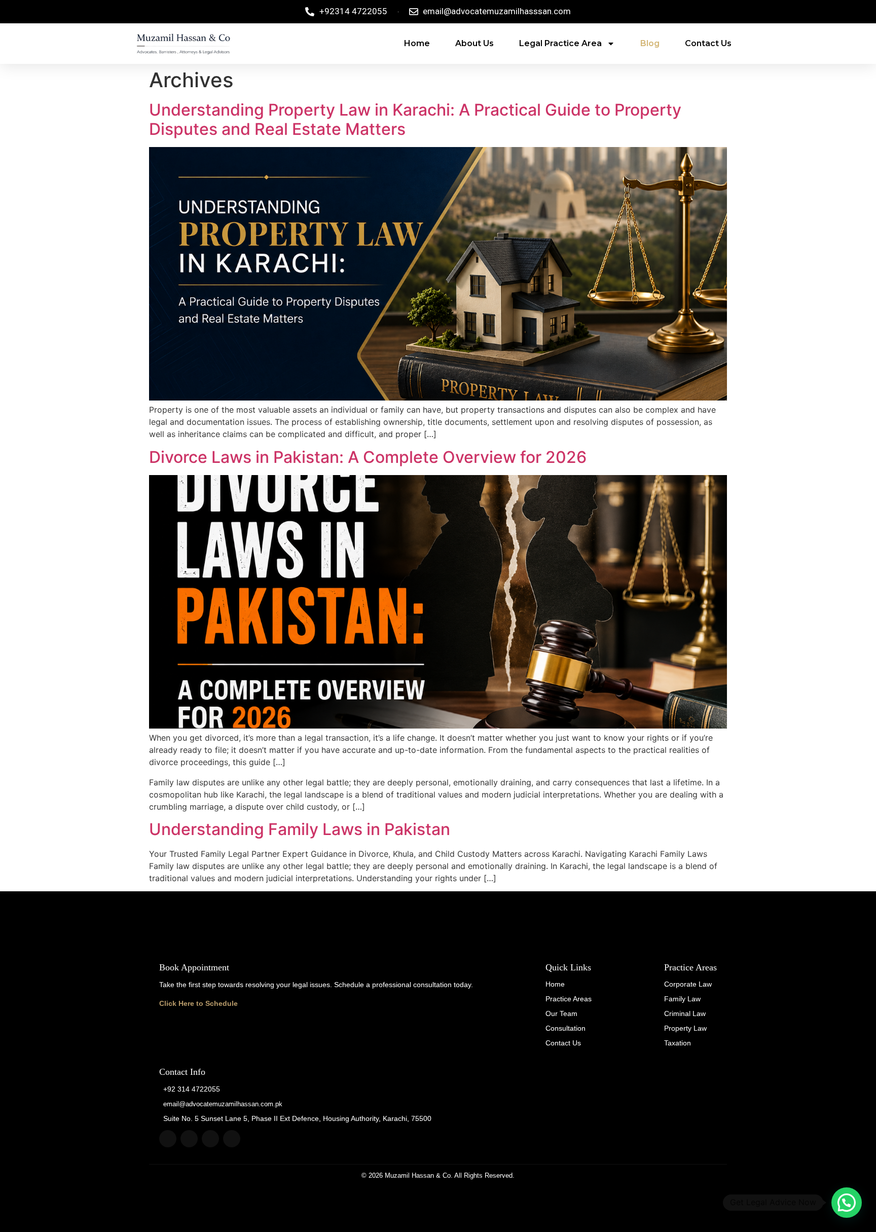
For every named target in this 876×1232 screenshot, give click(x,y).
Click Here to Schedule (198, 1003)
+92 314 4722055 (191, 1089)
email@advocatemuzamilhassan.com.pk (222, 1104)
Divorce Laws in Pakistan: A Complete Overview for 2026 (368, 457)
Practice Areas (568, 999)
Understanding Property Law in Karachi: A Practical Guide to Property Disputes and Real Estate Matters (415, 119)
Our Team (561, 1013)
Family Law (682, 999)
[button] (846, 1202)
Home (417, 43)
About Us (474, 43)
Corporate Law (688, 984)
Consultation (565, 1028)
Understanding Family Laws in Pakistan (299, 829)
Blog (650, 43)
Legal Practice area (560, 43)
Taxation (677, 1043)
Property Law (685, 1028)
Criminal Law (685, 1013)
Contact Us (708, 43)
